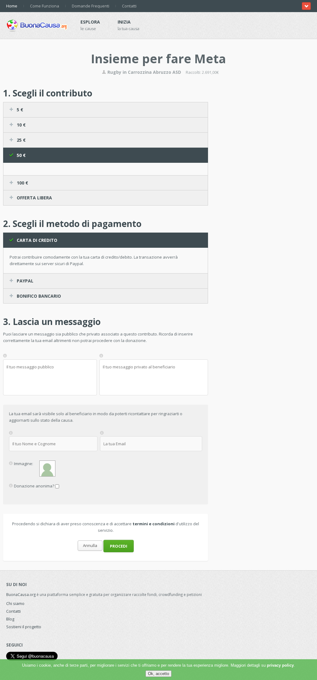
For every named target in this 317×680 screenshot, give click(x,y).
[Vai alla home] (37, 24)
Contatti (129, 6)
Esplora (90, 22)
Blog (10, 619)
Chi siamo (15, 603)
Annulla (90, 545)
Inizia (124, 22)
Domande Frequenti (90, 6)
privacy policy (280, 665)
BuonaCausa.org (21, 594)
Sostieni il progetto (23, 626)
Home (11, 6)
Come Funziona (44, 6)
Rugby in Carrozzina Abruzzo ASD (143, 72)
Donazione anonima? (34, 486)
